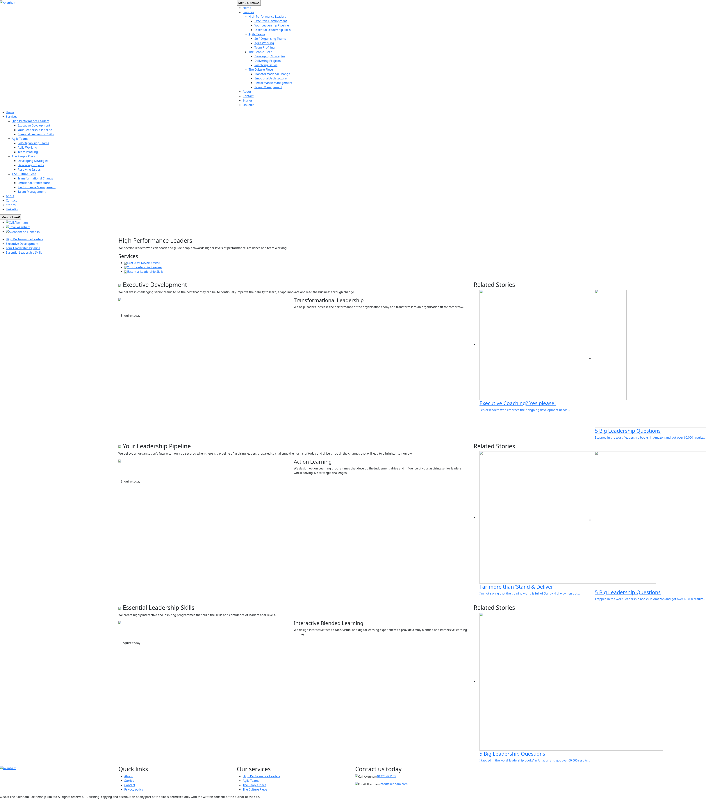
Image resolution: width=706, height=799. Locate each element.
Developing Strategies (269, 56)
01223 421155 (386, 776)
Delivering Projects (267, 61)
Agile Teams (257, 34)
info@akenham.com (394, 784)
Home (247, 8)
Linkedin (248, 105)
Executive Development (270, 21)
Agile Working (264, 43)
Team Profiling (264, 47)
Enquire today (130, 316)
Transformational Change (272, 74)
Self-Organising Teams (270, 39)
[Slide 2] (300, 307)
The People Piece (260, 52)
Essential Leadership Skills (272, 30)
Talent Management (268, 87)
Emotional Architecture (270, 78)
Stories (247, 100)
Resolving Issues (265, 65)
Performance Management (273, 83)
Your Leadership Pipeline (271, 25)
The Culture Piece (261, 69)
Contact (248, 96)
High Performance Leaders (267, 17)
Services (248, 12)
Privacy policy (133, 789)
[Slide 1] (287, 307)
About (247, 92)
